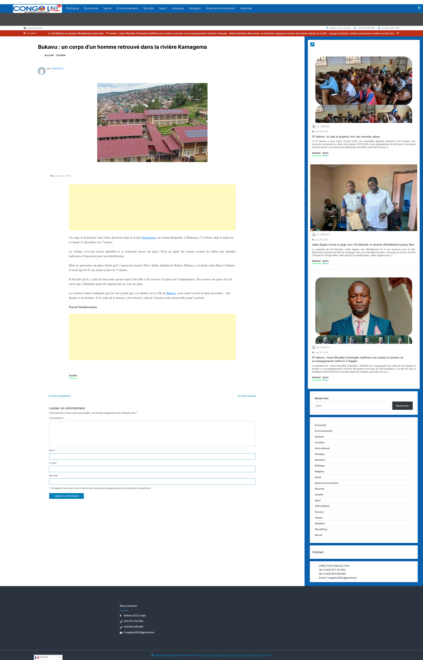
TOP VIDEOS (322, 506)
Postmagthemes (263, 655)
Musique (178, 8)
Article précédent (59, 396)
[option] (120, 33)
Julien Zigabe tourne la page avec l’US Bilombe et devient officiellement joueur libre (363, 244)
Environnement (127, 8)
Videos (319, 517)
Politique (72, 8)
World (318, 534)
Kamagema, (149, 237)
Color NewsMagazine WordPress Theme (228, 655)
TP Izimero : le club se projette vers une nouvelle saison (380, 33)
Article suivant (247, 396)
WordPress (321, 529)
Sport (163, 8)
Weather (320, 523)
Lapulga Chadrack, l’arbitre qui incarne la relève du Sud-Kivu (315, 33)
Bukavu (171, 293)
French (43, 657)
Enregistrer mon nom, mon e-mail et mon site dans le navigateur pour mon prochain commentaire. (101, 488)
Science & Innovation (220, 8)
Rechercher (322, 398)
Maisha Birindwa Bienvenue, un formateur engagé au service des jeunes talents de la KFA (231, 33)
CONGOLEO (57, 68)
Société (148, 8)
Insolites (246, 8)
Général (316, 153)
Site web (53, 475)
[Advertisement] (152, 207)
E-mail (53, 463)
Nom (52, 450)
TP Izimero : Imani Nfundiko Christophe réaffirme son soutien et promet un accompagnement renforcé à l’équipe (120, 33)
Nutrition (320, 459)
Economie (91, 8)
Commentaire (56, 418)
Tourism (319, 511)
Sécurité (319, 488)
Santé (107, 8)
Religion (195, 8)
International (322, 448)
